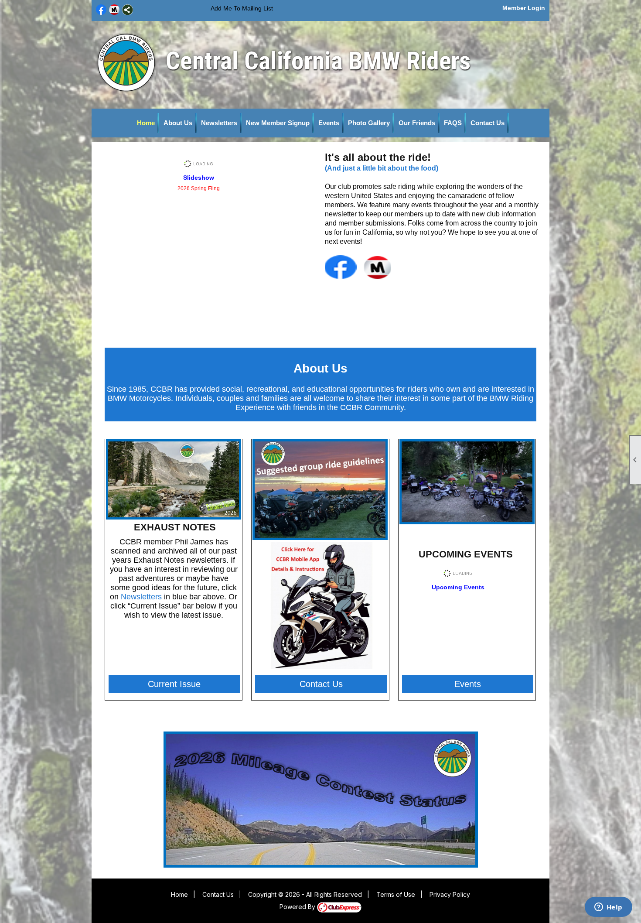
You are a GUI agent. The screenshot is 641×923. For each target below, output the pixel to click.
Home (146, 122)
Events (328, 122)
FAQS (453, 122)
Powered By (298, 906)
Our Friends (417, 122)
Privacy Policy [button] (450, 894)
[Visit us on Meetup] (114, 9)
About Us (178, 122)
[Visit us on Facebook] (101, 9)
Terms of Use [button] (395, 894)
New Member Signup (278, 122)
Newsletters (219, 122)
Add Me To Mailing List (242, 8)
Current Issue (174, 684)
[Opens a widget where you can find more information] (608, 908)
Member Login (523, 7)
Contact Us (488, 122)
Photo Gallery (369, 122)
